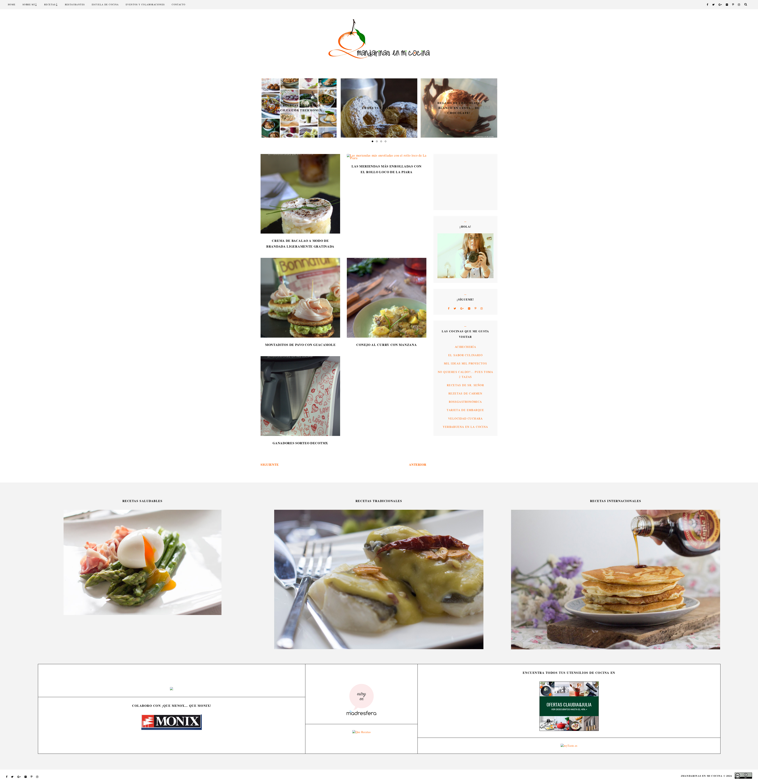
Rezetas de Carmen (465, 393)
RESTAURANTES (75, 4)
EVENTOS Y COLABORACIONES (145, 4)
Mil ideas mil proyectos (465, 363)
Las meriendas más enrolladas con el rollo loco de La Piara (386, 169)
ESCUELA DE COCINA (105, 4)
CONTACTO (178, 4)
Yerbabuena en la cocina (465, 427)
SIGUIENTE (270, 464)
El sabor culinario (465, 355)
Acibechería (465, 347)
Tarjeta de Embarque (465, 410)
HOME (12, 4)
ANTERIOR (417, 464)
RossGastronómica (465, 402)
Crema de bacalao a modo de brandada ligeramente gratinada (300, 243)
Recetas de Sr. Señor (465, 385)
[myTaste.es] (569, 745)
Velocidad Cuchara (465, 418)
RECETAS (50, 4)
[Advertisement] (449, 181)
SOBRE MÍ (29, 4)
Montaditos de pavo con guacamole (300, 344)
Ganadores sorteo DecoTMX (300, 443)
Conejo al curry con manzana (386, 344)
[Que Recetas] (361, 732)
